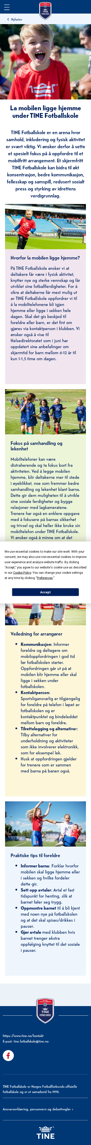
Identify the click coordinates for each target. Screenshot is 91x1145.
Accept (45, 592)
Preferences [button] (45, 578)
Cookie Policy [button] (22, 573)
